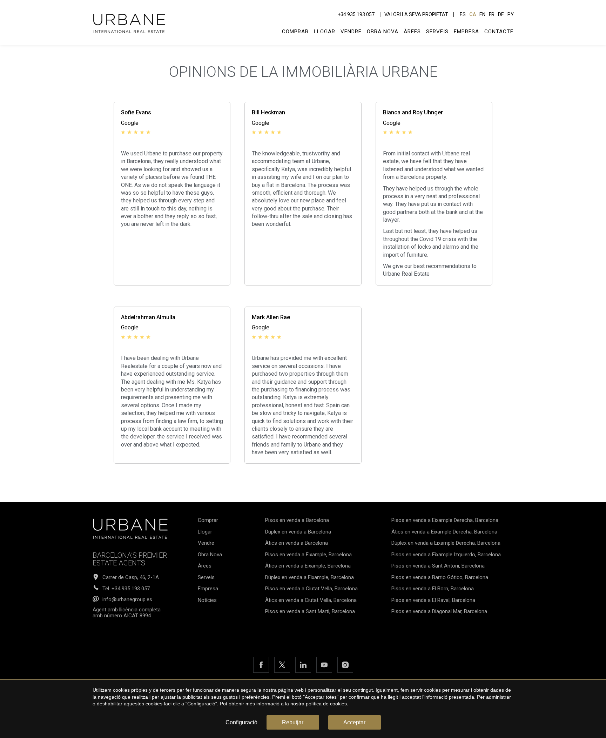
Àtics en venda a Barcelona (296, 543)
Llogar (324, 31)
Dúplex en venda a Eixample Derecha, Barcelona (445, 543)
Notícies (207, 600)
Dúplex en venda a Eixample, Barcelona (309, 577)
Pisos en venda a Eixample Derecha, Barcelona (444, 520)
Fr (491, 14)
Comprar (295, 31)
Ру (510, 14)
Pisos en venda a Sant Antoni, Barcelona (438, 566)
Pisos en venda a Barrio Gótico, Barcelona (439, 577)
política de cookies (326, 703)
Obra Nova (382, 31)
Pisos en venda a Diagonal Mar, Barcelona (439, 611)
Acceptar (354, 722)
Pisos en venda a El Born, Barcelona (432, 588)
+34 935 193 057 (356, 14)
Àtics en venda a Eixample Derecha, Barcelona (444, 532)
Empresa (466, 31)
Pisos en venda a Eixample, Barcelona (308, 554)
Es (463, 14)
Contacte (498, 31)
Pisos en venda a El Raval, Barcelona (433, 600)
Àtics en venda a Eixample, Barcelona (308, 566)
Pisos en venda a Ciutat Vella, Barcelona (311, 588)
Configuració (241, 722)
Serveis (437, 31)
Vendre (351, 31)
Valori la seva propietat (416, 14)
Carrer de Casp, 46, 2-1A (130, 578)
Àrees (412, 31)
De (501, 14)
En (482, 14)
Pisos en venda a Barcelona (297, 520)
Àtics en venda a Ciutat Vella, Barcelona (311, 600)
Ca (472, 14)
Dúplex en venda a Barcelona (298, 532)
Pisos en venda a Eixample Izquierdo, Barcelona (446, 554)
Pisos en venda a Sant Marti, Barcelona (310, 611)
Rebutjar (292, 722)
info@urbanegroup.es (127, 600)
